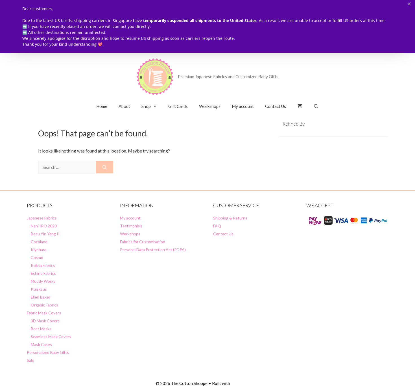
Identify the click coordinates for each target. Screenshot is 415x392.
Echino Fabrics (43, 273)
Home (101, 106)
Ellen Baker (40, 297)
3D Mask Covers (45, 320)
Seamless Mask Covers (51, 336)
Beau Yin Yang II (45, 233)
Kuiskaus (39, 289)
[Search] (104, 167)
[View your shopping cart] (300, 106)
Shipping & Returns (230, 217)
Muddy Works (43, 281)
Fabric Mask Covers (44, 312)
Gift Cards (178, 106)
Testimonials (131, 225)
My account (243, 106)
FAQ (217, 225)
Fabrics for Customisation (142, 241)
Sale (30, 360)
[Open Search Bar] (316, 106)
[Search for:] (67, 167)
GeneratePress (245, 383)
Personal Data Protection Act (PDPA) (153, 249)
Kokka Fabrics (43, 265)
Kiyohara (38, 249)
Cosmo (37, 257)
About (124, 106)
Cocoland (39, 241)
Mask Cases (41, 344)
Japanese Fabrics (42, 217)
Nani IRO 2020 (44, 225)
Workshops (209, 106)
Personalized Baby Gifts (48, 352)
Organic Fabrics (44, 304)
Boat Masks (41, 328)
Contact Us (275, 106)
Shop (146, 106)
